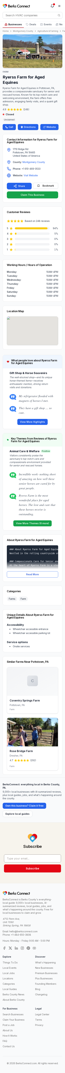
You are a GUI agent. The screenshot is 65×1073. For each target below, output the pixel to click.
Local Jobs (9, 973)
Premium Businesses (46, 973)
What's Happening (45, 962)
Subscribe (32, 868)
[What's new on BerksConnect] (52, 6)
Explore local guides (18, 813)
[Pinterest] (28, 948)
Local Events (9, 967)
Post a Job (8, 1025)
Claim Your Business (13, 1019)
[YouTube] (34, 948)
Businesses (15, 24)
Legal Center (42, 1014)
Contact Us (9, 1046)
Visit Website (31, 175)
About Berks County (14, 999)
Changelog (41, 994)
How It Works (10, 1035)
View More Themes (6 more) (32, 523)
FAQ (5, 1041)
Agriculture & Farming (48, 31)
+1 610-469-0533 (31, 168)
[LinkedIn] (16, 948)
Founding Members (45, 983)
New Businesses (44, 967)
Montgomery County (23, 31)
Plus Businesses (44, 978)
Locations (8, 978)
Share (21, 186)
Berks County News (13, 994)
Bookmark (48, 185)
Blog (37, 989)
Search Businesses (13, 1014)
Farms (12, 598)
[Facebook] (4, 948)
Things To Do (10, 962)
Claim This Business (32, 194)
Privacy (39, 1025)
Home (6, 31)
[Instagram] (22, 948)
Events (48, 24)
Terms (38, 1019)
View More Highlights (32, 421)
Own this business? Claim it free (24, 805)
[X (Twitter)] (10, 948)
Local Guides (10, 989)
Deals (33, 24)
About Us (8, 1030)
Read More (32, 574)
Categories (9, 983)
